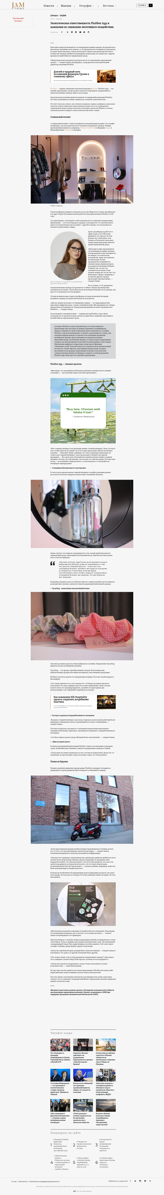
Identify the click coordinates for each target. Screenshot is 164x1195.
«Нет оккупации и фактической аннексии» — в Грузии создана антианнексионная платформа (60, 1118)
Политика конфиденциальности (44, 1181)
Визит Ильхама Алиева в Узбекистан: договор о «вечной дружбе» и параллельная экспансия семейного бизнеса (62, 1162)
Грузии (94, 89)
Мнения (66, 6)
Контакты (23, 1181)
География (85, 6)
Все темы (108, 6)
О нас (14, 1181)
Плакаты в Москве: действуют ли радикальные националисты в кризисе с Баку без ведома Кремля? (83, 1058)
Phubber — (54, 89)
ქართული (54, 15)
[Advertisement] (83, 1012)
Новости (49, 6)
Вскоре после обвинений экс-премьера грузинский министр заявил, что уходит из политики (83, 1087)
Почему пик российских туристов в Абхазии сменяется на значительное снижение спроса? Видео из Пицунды (105, 1058)
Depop (108, 128)
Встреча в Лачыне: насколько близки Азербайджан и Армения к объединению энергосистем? (103, 1119)
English (63, 15)
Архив (53, 19)
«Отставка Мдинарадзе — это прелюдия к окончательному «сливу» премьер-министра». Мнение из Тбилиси (59, 1089)
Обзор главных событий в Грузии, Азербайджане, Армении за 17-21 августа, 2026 (83, 1162)
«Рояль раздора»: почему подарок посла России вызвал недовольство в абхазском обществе (82, 1118)
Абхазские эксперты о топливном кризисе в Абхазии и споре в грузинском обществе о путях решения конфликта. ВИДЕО (105, 1089)
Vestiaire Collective (87, 128)
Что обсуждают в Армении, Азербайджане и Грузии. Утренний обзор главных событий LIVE (60, 1057)
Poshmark (68, 130)
